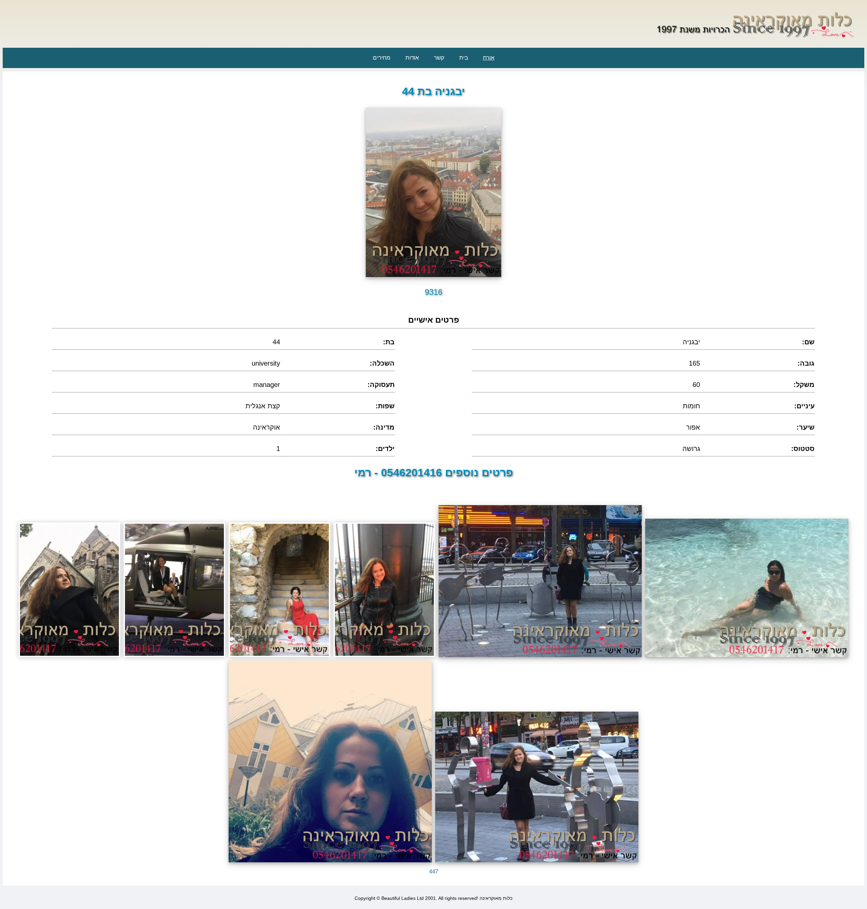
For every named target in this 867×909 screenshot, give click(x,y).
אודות (412, 58)
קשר (439, 58)
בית (463, 58)
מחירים (381, 58)
